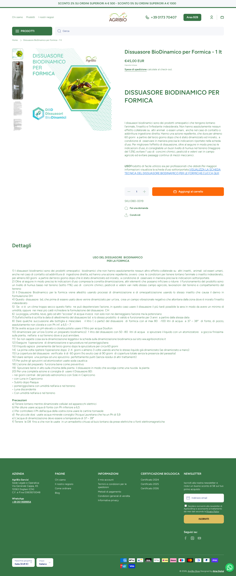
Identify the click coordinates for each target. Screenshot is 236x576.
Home (15, 40)
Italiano (43, 564)
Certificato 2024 (150, 479)
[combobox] (139, 31)
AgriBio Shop (194, 571)
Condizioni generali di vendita (114, 496)
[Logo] (118, 17)
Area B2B (192, 17)
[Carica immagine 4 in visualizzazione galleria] (17, 126)
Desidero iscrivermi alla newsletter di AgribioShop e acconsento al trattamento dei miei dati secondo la (203, 509)
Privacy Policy (212, 511)
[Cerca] (58, 31)
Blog (57, 492)
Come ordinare (63, 488)
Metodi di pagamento (109, 491)
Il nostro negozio (64, 484)
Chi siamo (60, 479)
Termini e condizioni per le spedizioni (112, 486)
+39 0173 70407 (164, 17)
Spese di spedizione (136, 69)
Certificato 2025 (150, 484)
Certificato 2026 (150, 488)
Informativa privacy (108, 500)
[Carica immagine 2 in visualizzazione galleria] (17, 80)
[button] (222, 17)
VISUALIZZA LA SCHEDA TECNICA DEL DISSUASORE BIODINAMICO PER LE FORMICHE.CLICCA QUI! (173, 171)
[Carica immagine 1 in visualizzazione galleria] (17, 53)
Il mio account (106, 479)
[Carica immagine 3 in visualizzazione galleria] (17, 109)
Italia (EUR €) (21, 564)
